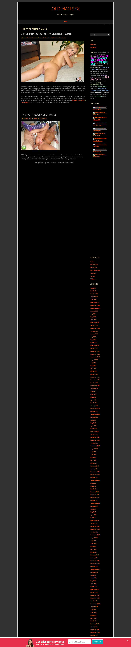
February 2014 (94, 624)
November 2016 (95, 529)
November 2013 (95, 632)
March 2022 (93, 371)
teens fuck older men (98, 92)
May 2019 (93, 457)
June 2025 (93, 299)
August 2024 (94, 311)
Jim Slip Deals (98, 63)
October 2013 (94, 635)
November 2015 (95, 563)
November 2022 (95, 354)
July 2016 (93, 540)
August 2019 (94, 449)
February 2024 (94, 322)
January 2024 (94, 325)
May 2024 (93, 317)
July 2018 (93, 483)
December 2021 (94, 377)
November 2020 (95, 408)
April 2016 (93, 549)
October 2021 (94, 383)
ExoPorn (93, 44)
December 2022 (94, 351)
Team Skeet (93, 88)
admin (35, 118)
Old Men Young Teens (99, 77)
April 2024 (93, 319)
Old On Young (61, 38)
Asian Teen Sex (98, 52)
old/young (100, 65)
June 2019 (93, 454)
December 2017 (94, 494)
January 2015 (94, 592)
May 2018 (93, 486)
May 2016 (93, 546)
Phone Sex (93, 267)
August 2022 (94, 360)
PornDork (93, 47)
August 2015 (94, 572)
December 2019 (94, 437)
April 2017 (93, 515)
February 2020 (94, 431)
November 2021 (95, 380)
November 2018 (95, 474)
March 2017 (93, 517)
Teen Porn (101, 89)
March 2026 (93, 291)
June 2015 (93, 578)
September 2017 (95, 503)
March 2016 (93, 552)
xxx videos (98, 96)
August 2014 (94, 606)
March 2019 (93, 463)
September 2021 (95, 385)
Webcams (93, 279)
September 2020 (95, 414)
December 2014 (94, 595)
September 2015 (95, 569)
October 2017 (94, 500)
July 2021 (93, 391)
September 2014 (95, 604)
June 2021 (93, 394)
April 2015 (93, 583)
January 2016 (94, 558)
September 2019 (95, 446)
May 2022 (93, 365)
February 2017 (94, 520)
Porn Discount (95, 84)
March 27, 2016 (27, 38)
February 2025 (94, 302)
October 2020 (94, 411)
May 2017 (93, 512)
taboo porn (102, 87)
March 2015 (93, 586)
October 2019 (94, 443)
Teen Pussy (95, 90)
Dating (92, 262)
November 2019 (95, 440)
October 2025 (94, 294)
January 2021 (94, 405)
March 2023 (93, 342)
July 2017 (93, 509)
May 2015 (93, 581)
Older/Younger (95, 67)
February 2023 (94, 345)
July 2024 (93, 314)
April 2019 (93, 460)
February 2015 (94, 589)
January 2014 (94, 626)
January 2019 (94, 469)
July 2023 (93, 337)
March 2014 (93, 621)
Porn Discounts (95, 270)
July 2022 (93, 362)
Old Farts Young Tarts (96, 73)
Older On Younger (102, 69)
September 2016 (95, 535)
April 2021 (93, 400)
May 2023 (93, 339)
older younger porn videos (99, 71)
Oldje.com (97, 75)
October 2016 (94, 532)
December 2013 (94, 629)
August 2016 (94, 538)
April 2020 (93, 426)
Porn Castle (96, 81)
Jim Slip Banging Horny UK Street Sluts (46, 33)
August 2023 (94, 334)
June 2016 (93, 543)
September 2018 (95, 480)
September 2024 (95, 308)
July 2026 (93, 288)
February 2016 (94, 555)
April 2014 (93, 618)
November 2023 (95, 328)
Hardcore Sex (99, 62)
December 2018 (94, 472)
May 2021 (93, 397)
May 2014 (93, 615)
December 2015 (94, 560)
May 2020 (93, 423)
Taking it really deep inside (38, 114)
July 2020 (93, 420)
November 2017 (95, 497)
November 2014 (95, 598)
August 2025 (94, 296)
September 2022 (95, 357)
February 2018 (94, 492)
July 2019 (93, 451)
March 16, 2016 (27, 118)
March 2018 (93, 489)
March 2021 (93, 403)
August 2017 (94, 506)
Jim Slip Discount (53, 38)
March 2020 (93, 428)
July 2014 (93, 609)
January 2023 (94, 348)
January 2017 (94, 523)
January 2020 (94, 434)
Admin (35, 38)
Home (65, 21)
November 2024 (95, 305)
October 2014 (94, 601)
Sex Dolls (93, 273)
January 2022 (94, 374)
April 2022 (93, 368)
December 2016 (94, 526)
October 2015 (94, 566)
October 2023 (94, 331)
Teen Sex (105, 90)
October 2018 (94, 477)
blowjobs (93, 56)
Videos (92, 276)
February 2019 (94, 466)
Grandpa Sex (44, 38)
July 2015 (93, 575)
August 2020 (94, 417)
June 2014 (93, 612)
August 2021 (94, 388)
